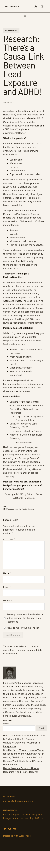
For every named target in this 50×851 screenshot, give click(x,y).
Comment (9, 539)
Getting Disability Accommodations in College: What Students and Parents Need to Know (23, 761)
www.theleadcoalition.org (29, 430)
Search (6, 724)
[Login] (36, 6)
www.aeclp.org (24, 441)
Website (7, 600)
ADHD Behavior (11, 30)
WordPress (25, 835)
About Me (7, 720)
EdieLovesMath (12, 6)
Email (7, 586)
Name (7, 573)
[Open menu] (25, 15)
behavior (18, 509)
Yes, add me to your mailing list (22, 627)
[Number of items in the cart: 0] (42, 6)
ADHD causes (8, 509)
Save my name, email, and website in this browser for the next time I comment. (25, 618)
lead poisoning (28, 509)
